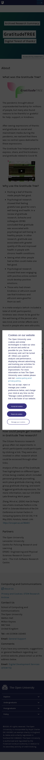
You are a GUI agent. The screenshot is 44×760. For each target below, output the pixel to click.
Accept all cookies (17, 406)
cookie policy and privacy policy (20, 379)
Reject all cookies (16, 414)
